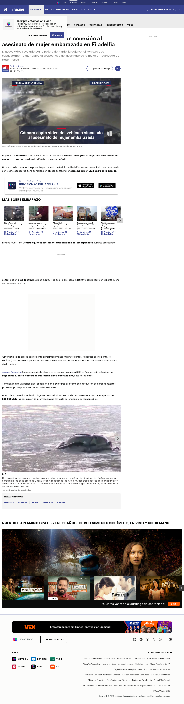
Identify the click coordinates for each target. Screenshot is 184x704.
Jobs (114, 664)
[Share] (118, 68)
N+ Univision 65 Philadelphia (11, 233)
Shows (83, 2)
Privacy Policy (109, 659)
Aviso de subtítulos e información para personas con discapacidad (142, 685)
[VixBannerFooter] (92, 627)
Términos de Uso (124, 659)
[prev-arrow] (2, 438)
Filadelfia (22, 502)
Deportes (106, 2)
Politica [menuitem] (49, 9)
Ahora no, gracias (37, 35)
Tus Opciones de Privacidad (118, 680)
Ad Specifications (125, 664)
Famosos (94, 2)
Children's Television (96, 680)
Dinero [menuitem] (75, 9)
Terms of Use (139, 659)
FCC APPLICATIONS (161, 691)
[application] (61, 111)
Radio (116, 2)
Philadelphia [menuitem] (36, 9)
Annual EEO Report (162, 680)
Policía (35, 502)
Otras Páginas (51, 639)
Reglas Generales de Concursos (135, 675)
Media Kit (139, 664)
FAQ (146, 664)
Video (130, 25)
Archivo (106, 664)
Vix (65, 2)
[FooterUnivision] (23, 639)
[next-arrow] (120, 220)
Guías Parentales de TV (160, 664)
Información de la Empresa (158, 659)
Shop (124, 2)
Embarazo (9, 502)
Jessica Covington (12, 372)
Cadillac (61, 502)
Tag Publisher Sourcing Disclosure (128, 669)
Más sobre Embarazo (21, 199)
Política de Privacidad (93, 659)
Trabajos (79, 25)
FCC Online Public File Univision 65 (97, 685)
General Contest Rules (160, 675)
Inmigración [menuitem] (62, 9)
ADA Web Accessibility (92, 664)
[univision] (13, 9)
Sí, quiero (57, 35)
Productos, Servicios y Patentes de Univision (102, 675)
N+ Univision (18, 66)
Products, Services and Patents (157, 669)
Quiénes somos (114, 25)
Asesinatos (48, 502)
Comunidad (95, 25)
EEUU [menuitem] (83, 9)
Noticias (73, 2)
